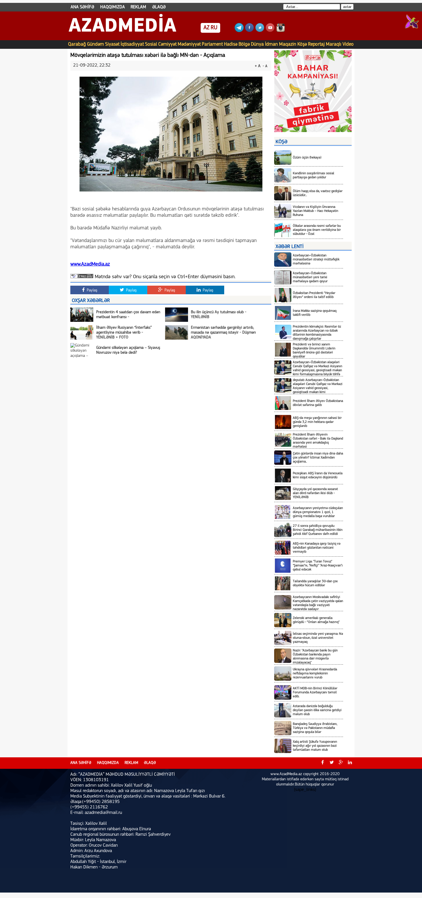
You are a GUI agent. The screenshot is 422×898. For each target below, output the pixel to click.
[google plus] (340, 763)
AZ (207, 28)
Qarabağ (77, 44)
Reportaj (316, 44)
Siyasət (112, 44)
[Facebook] (249, 31)
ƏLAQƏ (159, 7)
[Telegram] (239, 31)
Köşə (302, 44)
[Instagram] (280, 31)
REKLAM (138, 7)
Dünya (257, 44)
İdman (271, 44)
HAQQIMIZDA (112, 7)
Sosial (151, 44)
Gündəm (95, 44)
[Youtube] (270, 31)
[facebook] (322, 763)
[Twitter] (259, 31)
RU (214, 28)
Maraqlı (333, 44)
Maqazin (287, 44)
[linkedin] (350, 763)
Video (348, 44)
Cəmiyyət (167, 44)
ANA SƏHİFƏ (82, 7)
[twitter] (331, 763)
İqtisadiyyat (132, 44)
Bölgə (244, 44)
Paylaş (91, 290)
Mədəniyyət (189, 44)
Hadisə (230, 44)
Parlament (212, 44)
